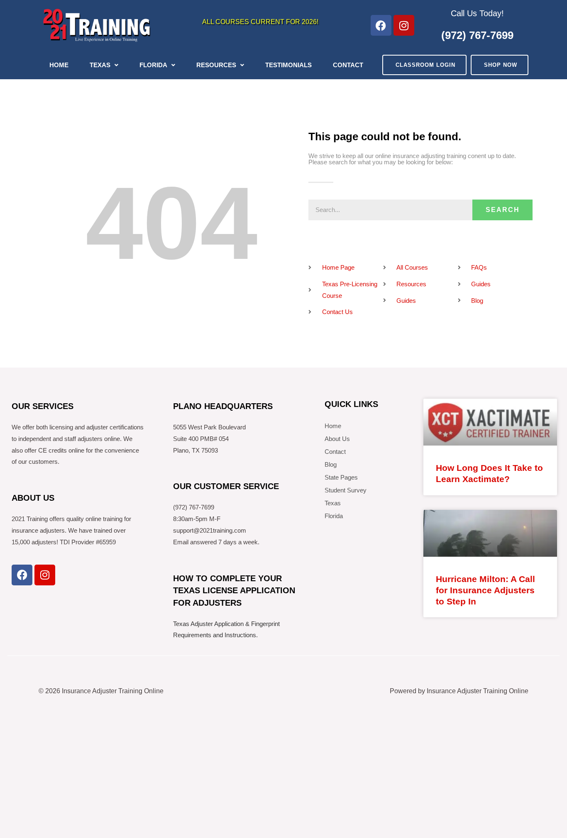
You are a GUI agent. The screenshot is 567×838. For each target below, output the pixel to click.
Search (503, 209)
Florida (153, 64)
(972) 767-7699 (477, 35)
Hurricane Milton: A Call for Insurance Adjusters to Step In (485, 590)
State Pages (341, 477)
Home (58, 64)
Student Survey (346, 490)
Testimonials (288, 64)
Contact (348, 64)
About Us (337, 438)
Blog (331, 464)
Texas (100, 64)
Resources (216, 64)
